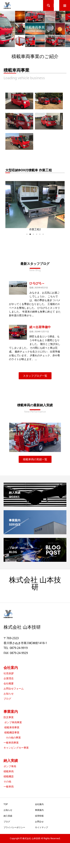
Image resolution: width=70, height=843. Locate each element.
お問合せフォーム (14, 688)
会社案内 (11, 667)
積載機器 (9, 776)
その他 (7, 781)
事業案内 (11, 711)
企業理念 (9, 678)
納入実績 (11, 760)
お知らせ (9, 693)
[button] (26, 234)
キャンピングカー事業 (16, 747)
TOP (6, 804)
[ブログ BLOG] (35, 560)
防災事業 (9, 717)
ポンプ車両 (10, 766)
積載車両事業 (11, 727)
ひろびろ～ (37, 283)
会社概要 (9, 683)
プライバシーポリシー (14, 827)
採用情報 (39, 815)
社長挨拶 (9, 673)
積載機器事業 (11, 732)
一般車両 (9, 786)
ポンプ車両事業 (13, 722)
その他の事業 (12, 737)
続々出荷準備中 (40, 327)
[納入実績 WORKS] (35, 505)
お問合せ (39, 821)
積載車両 (9, 771)
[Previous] (16, 437)
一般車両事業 (11, 742)
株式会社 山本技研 (35, 583)
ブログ (7, 698)
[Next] (53, 437)
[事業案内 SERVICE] (35, 533)
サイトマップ (41, 827)
